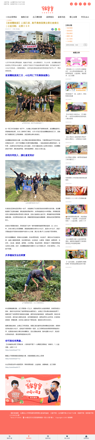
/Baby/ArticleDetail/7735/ (12, 350)
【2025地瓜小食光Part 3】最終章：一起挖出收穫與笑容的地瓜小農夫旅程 (75, 116)
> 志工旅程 (69, 39)
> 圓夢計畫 (69, 36)
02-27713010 (16, 417)
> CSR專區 (68, 41)
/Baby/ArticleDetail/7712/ (12, 358)
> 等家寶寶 (69, 28)
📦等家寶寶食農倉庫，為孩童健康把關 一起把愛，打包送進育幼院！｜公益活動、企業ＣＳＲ (76, 219)
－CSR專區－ (9, 20)
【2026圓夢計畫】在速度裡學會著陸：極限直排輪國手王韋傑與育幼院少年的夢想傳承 (75, 241)
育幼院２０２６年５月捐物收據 (75, 198)
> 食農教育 (69, 31)
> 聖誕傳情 (69, 33)
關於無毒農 (15, 413)
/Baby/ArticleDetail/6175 (12, 367)
